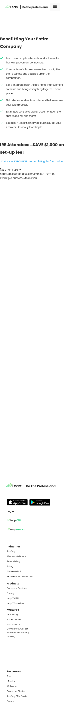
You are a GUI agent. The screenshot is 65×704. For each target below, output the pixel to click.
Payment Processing (18, 632)
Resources (14, 671)
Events (10, 701)
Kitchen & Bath (14, 571)
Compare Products (17, 588)
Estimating (12, 614)
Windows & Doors (16, 556)
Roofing (11, 551)
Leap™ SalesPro (15, 603)
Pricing (10, 593)
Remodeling (13, 561)
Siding (10, 566)
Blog (9, 676)
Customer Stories (16, 691)
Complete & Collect (17, 628)
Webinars (12, 686)
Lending (11, 636)
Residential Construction (20, 576)
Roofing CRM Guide (17, 696)
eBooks (11, 681)
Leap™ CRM (13, 598)
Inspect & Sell (14, 619)
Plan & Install (13, 624)
